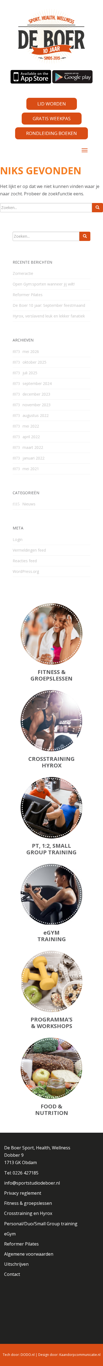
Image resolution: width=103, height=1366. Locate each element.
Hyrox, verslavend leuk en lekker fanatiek (49, 316)
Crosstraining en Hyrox (28, 1213)
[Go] (97, 207)
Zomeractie (23, 273)
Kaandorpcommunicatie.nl (80, 1354)
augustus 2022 (36, 415)
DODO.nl (28, 1354)
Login (18, 539)
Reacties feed (25, 560)
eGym (10, 1234)
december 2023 (36, 394)
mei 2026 (31, 351)
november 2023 (37, 404)
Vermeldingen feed (29, 550)
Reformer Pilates (28, 294)
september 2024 (37, 383)
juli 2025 (30, 372)
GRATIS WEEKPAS (52, 118)
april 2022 (31, 436)
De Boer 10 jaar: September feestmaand (49, 305)
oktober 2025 (34, 362)
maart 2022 (33, 447)
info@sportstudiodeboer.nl (32, 1183)
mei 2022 (31, 426)
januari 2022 (33, 458)
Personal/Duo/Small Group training (40, 1224)
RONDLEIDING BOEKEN (51, 133)
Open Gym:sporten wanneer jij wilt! (44, 284)
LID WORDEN (51, 104)
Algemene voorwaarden (28, 1254)
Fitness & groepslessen (28, 1203)
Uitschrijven (16, 1264)
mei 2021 (31, 468)
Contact (12, 1274)
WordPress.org (26, 571)
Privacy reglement (22, 1193)
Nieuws (28, 504)
